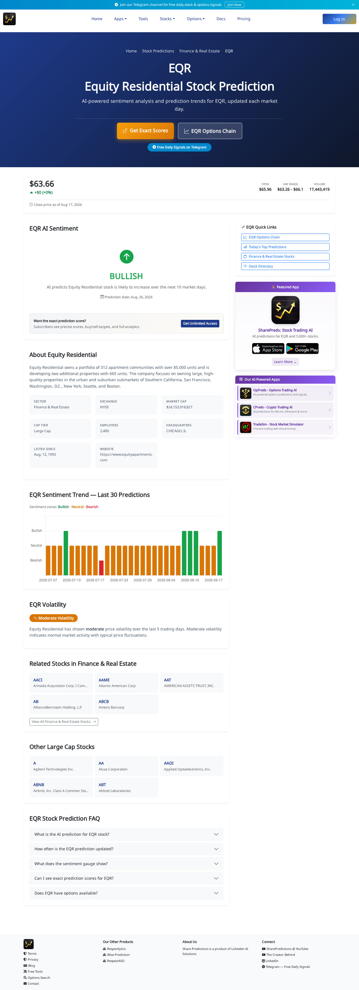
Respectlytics (116, 949)
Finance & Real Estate (200, 50)
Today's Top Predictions (267, 246)
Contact (33, 983)
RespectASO (116, 961)
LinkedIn (272, 961)
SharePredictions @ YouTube (287, 949)
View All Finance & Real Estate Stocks (61, 721)
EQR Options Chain (213, 130)
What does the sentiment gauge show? (71, 863)
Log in (339, 19)
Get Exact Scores (149, 130)
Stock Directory (261, 266)
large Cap (42, 430)
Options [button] (194, 18)
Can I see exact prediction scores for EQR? (74, 878)
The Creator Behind (280, 954)
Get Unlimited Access (200, 323)
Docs (221, 18)
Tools (143, 18)
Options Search (39, 977)
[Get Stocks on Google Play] (302, 348)
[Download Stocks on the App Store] (268, 348)
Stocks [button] (166, 18)
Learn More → (285, 361)
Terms (32, 953)
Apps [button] (119, 18)
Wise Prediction (118, 954)
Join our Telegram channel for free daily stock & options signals (180, 4)
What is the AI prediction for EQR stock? (71, 834)
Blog (31, 965)
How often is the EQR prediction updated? (73, 848)
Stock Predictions (158, 50)
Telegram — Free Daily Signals (288, 967)
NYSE (104, 407)
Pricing (243, 18)
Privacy (33, 959)
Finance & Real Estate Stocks (271, 256)
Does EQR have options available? (66, 893)
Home (96, 18)
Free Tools (35, 971)
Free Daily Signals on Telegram (181, 147)
